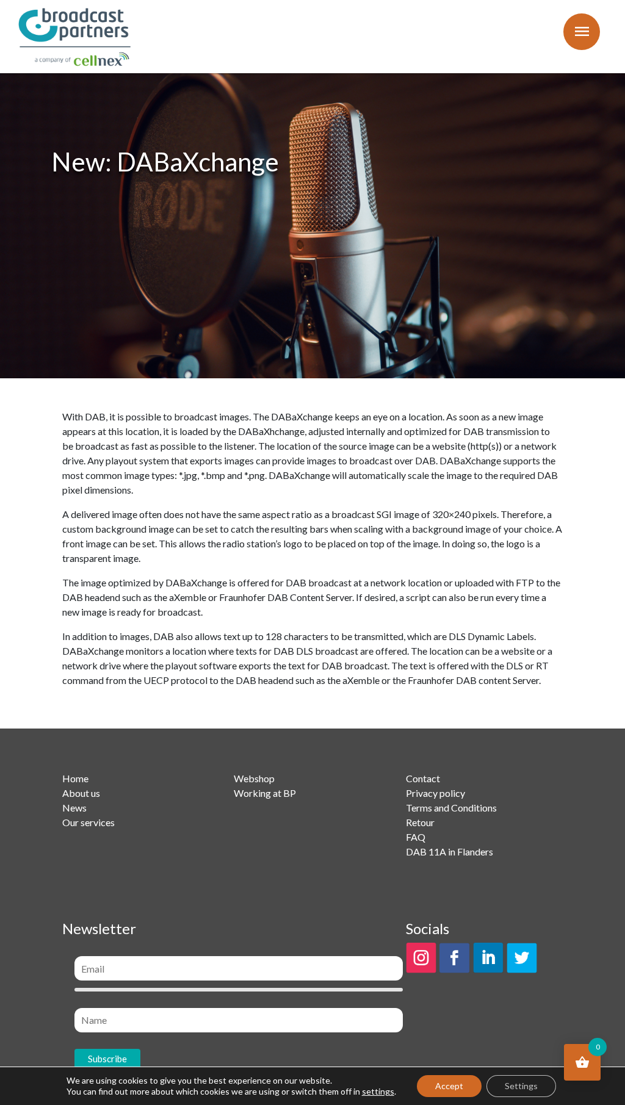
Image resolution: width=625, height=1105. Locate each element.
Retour (420, 822)
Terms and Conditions (451, 807)
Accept (449, 1086)
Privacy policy (435, 793)
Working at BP (265, 793)
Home (75, 778)
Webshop (254, 778)
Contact (423, 778)
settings (378, 1091)
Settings (521, 1086)
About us (81, 793)
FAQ (415, 837)
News (74, 807)
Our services (88, 822)
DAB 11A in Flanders (449, 851)
